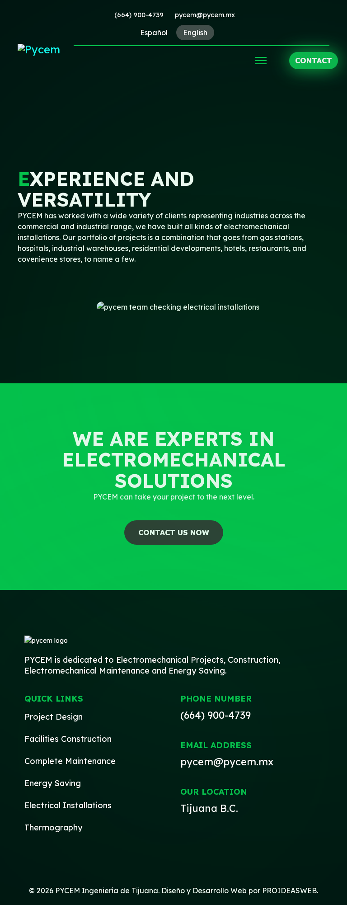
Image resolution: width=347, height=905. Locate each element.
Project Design (53, 717)
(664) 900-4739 (139, 15)
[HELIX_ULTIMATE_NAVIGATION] (261, 60)
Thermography (53, 827)
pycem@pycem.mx (205, 15)
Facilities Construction (68, 739)
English (195, 32)
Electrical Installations (68, 805)
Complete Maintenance (70, 761)
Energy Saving (52, 783)
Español (154, 32)
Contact (313, 60)
